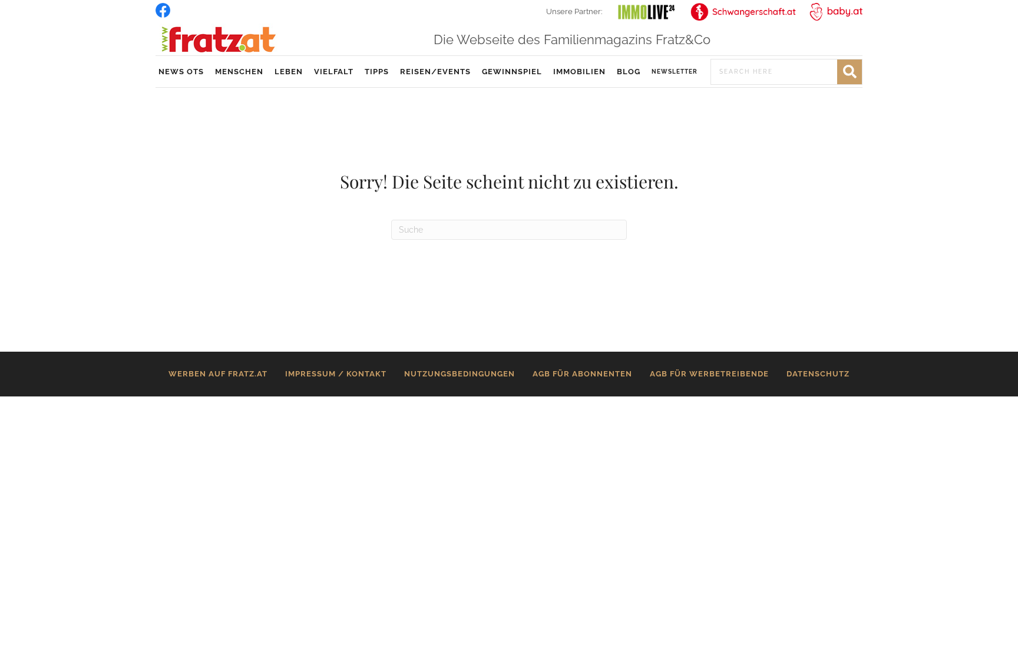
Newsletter (675, 71)
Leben (289, 71)
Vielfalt (333, 71)
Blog (628, 71)
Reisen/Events (435, 71)
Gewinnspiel (512, 71)
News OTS (181, 71)
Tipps (377, 71)
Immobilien (579, 71)
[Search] (849, 71)
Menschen (239, 71)
